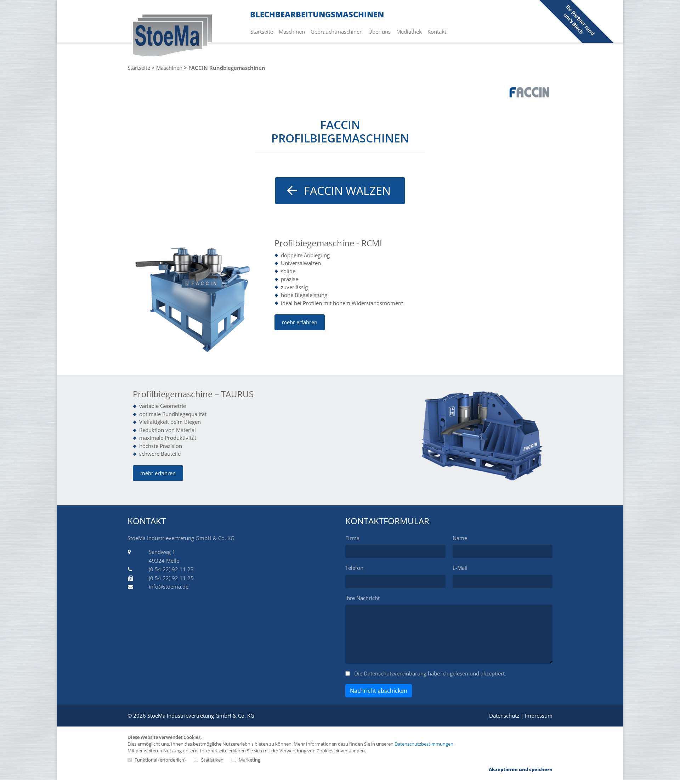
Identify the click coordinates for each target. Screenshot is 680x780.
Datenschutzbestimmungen (424, 744)
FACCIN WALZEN (347, 190)
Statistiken (212, 760)
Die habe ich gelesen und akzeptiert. (430, 673)
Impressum (538, 715)
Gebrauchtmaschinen (338, 31)
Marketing (249, 760)
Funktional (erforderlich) (160, 760)
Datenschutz (504, 715)
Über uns (380, 31)
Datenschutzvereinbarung (395, 673)
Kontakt (438, 31)
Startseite (263, 31)
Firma (352, 537)
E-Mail (460, 567)
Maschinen (293, 31)
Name (460, 537)
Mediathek (410, 31)
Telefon (354, 567)
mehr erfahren (299, 322)
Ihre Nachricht (362, 597)
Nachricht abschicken (378, 691)
